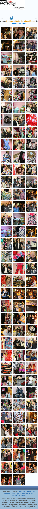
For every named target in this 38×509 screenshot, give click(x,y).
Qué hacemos (27, 492)
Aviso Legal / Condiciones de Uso (22, 494)
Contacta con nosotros (19, 496)
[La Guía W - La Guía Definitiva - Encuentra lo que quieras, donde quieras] (10, 18)
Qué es (19, 492)
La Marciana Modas (19, 23)
